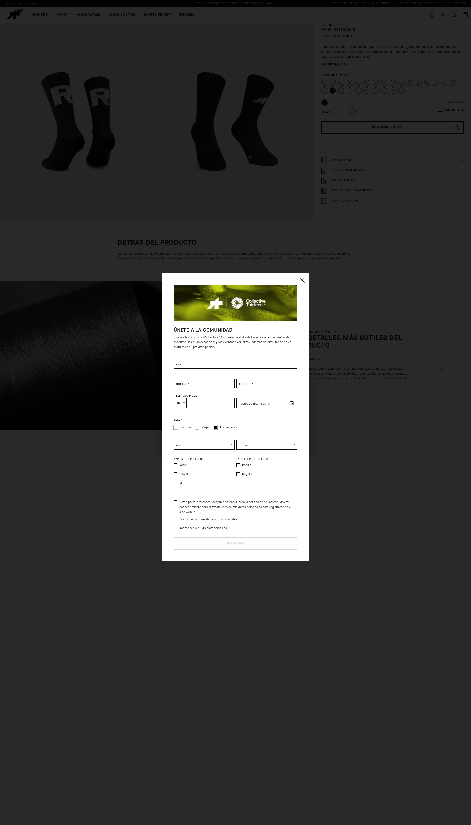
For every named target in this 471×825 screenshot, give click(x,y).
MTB (182, 483)
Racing (246, 465)
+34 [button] (178, 403)
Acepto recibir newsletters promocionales (208, 519)
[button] (204, 445)
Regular (247, 474)
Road (182, 465)
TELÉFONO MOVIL (185, 396)
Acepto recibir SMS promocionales (203, 528)
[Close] (302, 280)
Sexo (178, 420)
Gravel (183, 474)
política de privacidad (263, 502)
